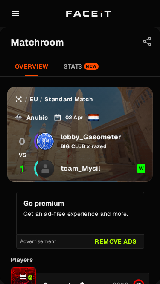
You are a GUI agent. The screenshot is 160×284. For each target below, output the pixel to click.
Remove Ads (116, 241)
